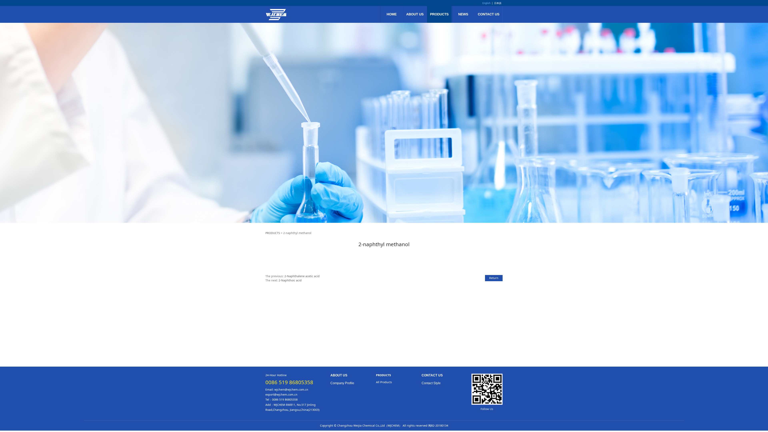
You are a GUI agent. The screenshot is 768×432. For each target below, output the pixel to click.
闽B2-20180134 (438, 425)
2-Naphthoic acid (290, 280)
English (486, 3)
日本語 (497, 3)
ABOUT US (415, 14)
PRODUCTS (439, 14)
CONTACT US (488, 14)
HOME (392, 14)
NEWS (463, 14)
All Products (384, 382)
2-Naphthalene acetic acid (302, 276)
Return (493, 278)
